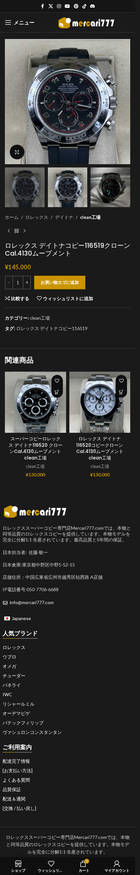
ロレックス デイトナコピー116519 (52, 328)
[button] (57, 392)
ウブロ (9, 657)
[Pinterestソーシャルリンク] (76, 6)
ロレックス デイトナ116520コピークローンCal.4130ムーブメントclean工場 (99, 448)
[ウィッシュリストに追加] (57, 380)
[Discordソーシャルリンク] (92, 6)
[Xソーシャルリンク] (51, 6)
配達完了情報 (16, 761)
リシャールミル (19, 704)
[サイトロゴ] (86, 22)
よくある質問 (16, 780)
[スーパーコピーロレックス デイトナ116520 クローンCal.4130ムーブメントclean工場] (35, 402)
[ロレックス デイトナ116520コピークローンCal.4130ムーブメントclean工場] (100, 402)
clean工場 (90, 217)
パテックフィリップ (23, 723)
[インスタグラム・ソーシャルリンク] (59, 6)
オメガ (9, 666)
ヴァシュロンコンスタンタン (32, 732)
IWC (7, 694)
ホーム (12, 217)
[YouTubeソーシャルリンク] (67, 6)
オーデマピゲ (16, 713)
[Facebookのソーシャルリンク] (43, 6)
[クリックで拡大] (17, 152)
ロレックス (36, 217)
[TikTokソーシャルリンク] (84, 6)
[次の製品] (24, 231)
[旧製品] (9, 231)
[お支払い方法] (18, 770)
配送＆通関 (14, 799)
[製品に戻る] (17, 231)
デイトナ (64, 217)
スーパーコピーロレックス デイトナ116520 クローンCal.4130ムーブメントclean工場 (35, 448)
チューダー (14, 675)
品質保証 (12, 789)
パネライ (12, 685)
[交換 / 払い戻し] (19, 808)
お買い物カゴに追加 (60, 282)
